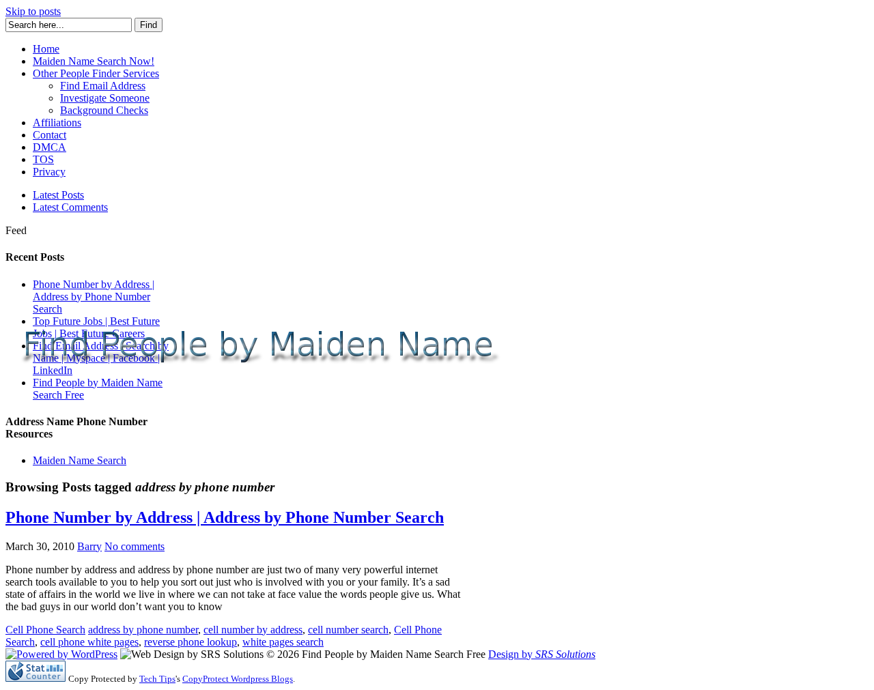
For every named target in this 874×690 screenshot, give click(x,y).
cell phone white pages (89, 642)
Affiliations (57, 122)
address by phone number (143, 629)
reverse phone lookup (190, 642)
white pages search (283, 642)
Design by (541, 654)
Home (46, 49)
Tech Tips (157, 679)
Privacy (49, 171)
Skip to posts (33, 11)
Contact (49, 135)
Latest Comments (70, 207)
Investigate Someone (105, 98)
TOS (43, 159)
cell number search (348, 629)
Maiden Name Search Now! (93, 61)
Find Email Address (102, 85)
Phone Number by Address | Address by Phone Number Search (93, 296)
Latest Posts (58, 195)
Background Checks (104, 110)
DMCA (49, 147)
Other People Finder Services (96, 73)
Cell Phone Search (45, 629)
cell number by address (252, 629)
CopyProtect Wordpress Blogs (237, 679)
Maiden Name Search (79, 460)
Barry (89, 546)
